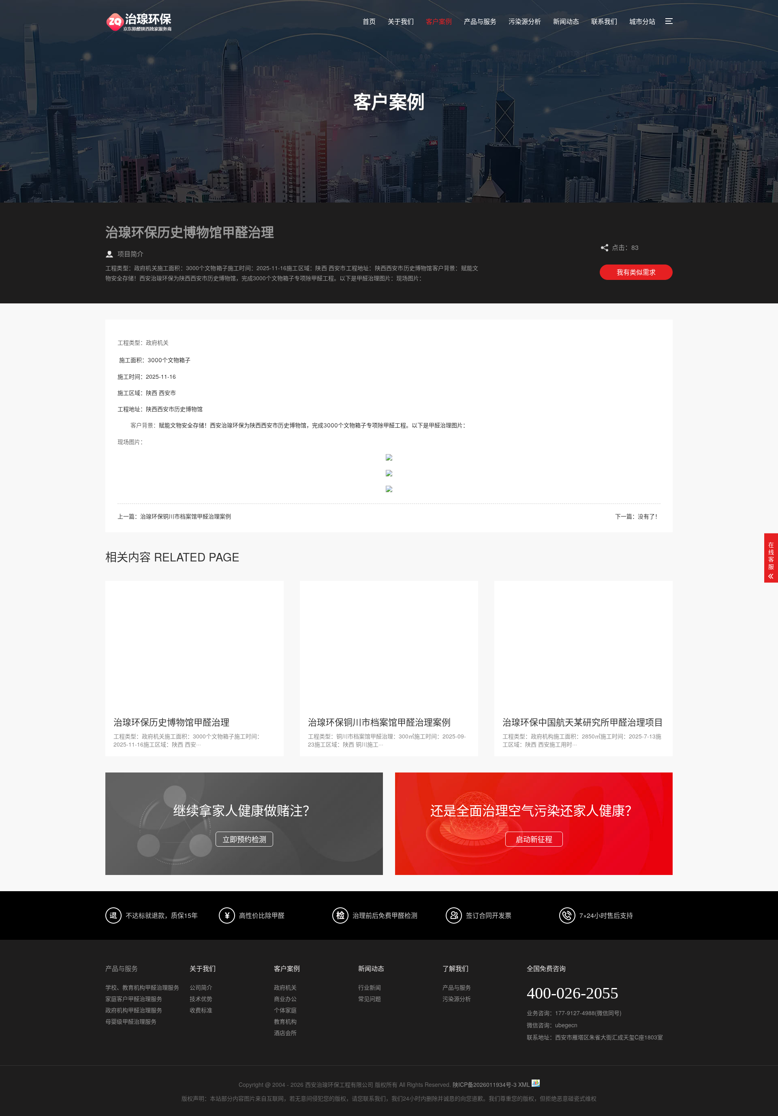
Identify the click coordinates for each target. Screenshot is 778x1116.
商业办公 (285, 998)
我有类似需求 (636, 272)
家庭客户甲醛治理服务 (133, 998)
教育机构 (285, 1021)
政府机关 (285, 987)
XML (524, 1084)
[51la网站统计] (536, 1084)
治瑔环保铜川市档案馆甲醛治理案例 (185, 516)
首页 (369, 21)
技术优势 (201, 998)
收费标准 (201, 1010)
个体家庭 (285, 1010)
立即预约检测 (244, 839)
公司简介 (201, 987)
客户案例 (439, 21)
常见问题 (369, 998)
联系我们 (604, 21)
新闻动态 (566, 21)
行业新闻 (369, 987)
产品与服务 (480, 21)
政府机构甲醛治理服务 (133, 1010)
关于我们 (401, 21)
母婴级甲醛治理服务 (130, 1021)
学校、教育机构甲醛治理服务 (142, 987)
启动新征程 (534, 839)
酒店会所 (285, 1033)
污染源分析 (525, 21)
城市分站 (642, 21)
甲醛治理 (440, 425)
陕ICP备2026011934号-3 (485, 1084)
